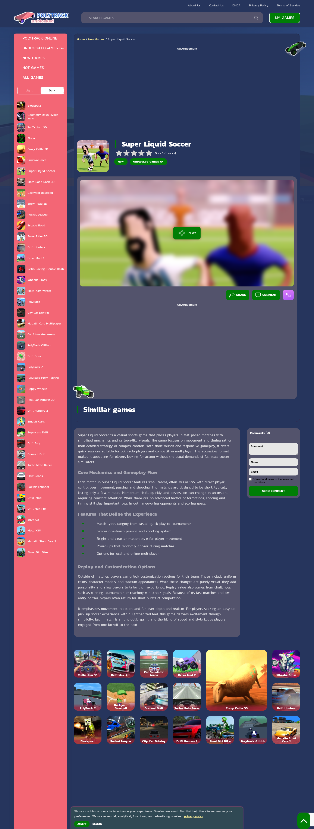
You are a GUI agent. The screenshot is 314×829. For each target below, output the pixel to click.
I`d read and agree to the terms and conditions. (273, 481)
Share (241, 294)
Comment (269, 294)
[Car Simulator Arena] (154, 664)
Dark (52, 90)
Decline (97, 824)
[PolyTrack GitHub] (253, 730)
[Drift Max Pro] (121, 664)
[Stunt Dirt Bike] (220, 730)
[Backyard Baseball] (121, 697)
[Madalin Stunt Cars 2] (286, 730)
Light (29, 90)
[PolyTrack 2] (87, 697)
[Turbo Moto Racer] (187, 697)
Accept (82, 824)
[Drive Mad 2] (187, 664)
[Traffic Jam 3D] (87, 664)
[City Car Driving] (154, 730)
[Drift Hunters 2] (187, 730)
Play (192, 232)
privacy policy (193, 816)
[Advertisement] (187, 93)
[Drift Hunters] (286, 697)
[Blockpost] (87, 730)
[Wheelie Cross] (286, 664)
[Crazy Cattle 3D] (236, 680)
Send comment (273, 491)
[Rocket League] (121, 730)
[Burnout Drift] (154, 697)
